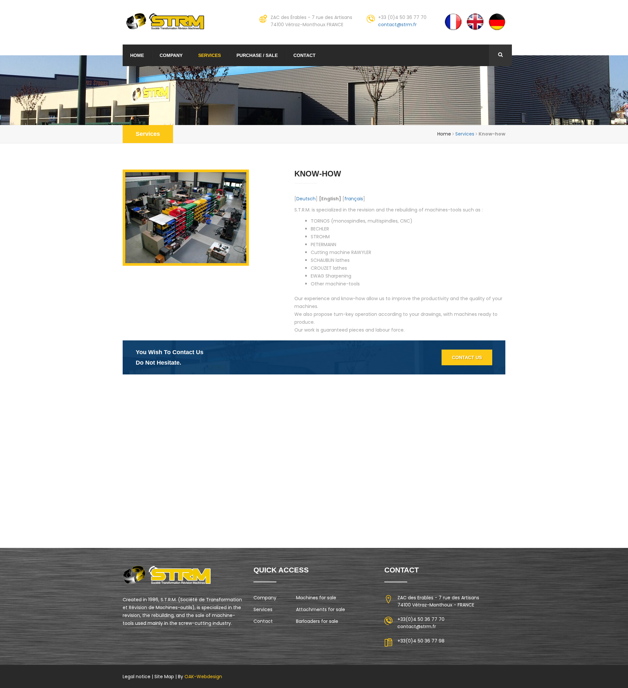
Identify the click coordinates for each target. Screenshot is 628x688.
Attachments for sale (320, 609)
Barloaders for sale (317, 621)
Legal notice (136, 676)
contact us (467, 357)
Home (137, 55)
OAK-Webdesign (202, 676)
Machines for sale (316, 597)
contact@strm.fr (397, 24)
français (353, 198)
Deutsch (306, 198)
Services (209, 55)
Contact (304, 55)
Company (171, 55)
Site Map (164, 676)
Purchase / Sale (257, 55)
